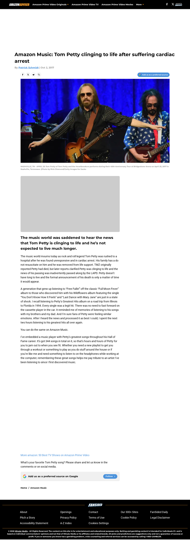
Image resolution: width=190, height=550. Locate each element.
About (23, 512)
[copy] (39, 75)
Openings (65, 512)
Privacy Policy (68, 517)
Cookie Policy (129, 517)
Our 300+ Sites (129, 512)
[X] (173, 4)
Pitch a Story (27, 517)
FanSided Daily (159, 512)
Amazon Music (38, 488)
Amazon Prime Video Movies (117, 4)
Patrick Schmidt (28, 67)
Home (24, 488)
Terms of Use (97, 517)
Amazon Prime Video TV (85, 4)
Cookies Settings (99, 523)
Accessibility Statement (34, 523)
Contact (93, 512)
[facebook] (167, 4)
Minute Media (21, 531)
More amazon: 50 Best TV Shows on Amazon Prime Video (55, 455)
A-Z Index (66, 523)
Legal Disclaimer (160, 517)
